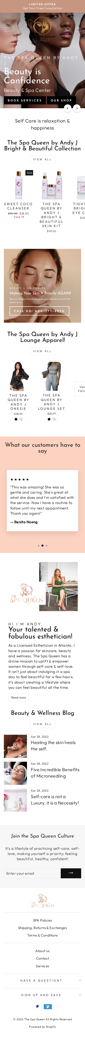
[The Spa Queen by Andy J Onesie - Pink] (21, 419)
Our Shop (61, 100)
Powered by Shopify (42, 1026)
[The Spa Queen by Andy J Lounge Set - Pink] (54, 419)
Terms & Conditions (42, 935)
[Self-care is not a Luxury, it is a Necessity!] (15, 800)
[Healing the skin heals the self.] (15, 746)
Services (42, 966)
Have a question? (41, 980)
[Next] (76, 108)
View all (42, 159)
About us (42, 951)
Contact (42, 958)
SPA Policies (42, 920)
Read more (18, 697)
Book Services (25, 100)
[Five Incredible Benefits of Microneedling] (15, 773)
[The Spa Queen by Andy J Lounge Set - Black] (49, 419)
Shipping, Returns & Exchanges (42, 928)
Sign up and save (41, 995)
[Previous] (67, 108)
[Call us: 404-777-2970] (42, 286)
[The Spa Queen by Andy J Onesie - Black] (16, 419)
